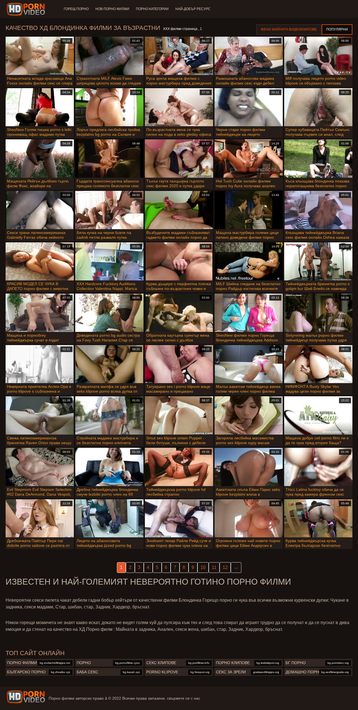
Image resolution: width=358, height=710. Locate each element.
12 (225, 567)
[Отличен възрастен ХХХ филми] (26, 696)
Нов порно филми (112, 9)
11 (214, 567)
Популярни (337, 29)
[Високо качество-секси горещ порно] (27, 9)
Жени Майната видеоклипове (289, 29)
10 (203, 567)
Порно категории (152, 9)
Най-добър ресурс (193, 9)
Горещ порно (76, 9)
